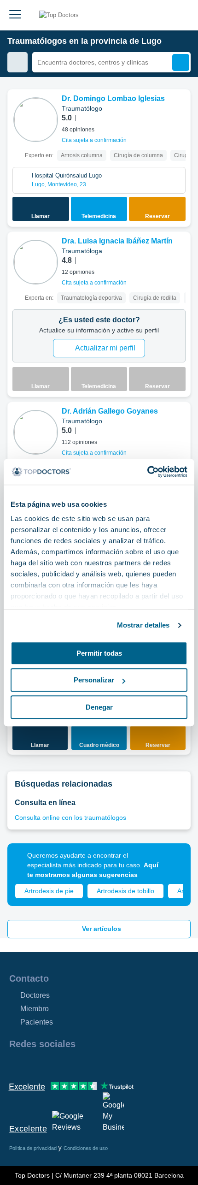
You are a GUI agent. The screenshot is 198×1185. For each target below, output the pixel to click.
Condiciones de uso (86, 1148)
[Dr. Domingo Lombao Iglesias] (35, 119)
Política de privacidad (33, 1148)
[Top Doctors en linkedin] (48, 1063)
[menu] (15, 15)
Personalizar (94, 680)
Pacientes (36, 1022)
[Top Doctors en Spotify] (116, 1063)
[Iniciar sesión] (180, 15)
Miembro (34, 1009)
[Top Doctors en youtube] (82, 1063)
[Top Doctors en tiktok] (98, 1063)
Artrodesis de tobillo (125, 891)
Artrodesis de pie (49, 891)
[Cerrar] (173, 861)
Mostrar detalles (143, 625)
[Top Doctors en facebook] (15, 1063)
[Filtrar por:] (17, 62)
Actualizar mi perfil (105, 348)
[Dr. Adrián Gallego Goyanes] (35, 432)
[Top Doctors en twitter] (65, 1063)
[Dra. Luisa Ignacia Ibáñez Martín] (35, 262)
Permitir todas (99, 653)
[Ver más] (180, 109)
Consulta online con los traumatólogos (70, 817)
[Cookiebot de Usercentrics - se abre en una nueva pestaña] (147, 472)
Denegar (99, 707)
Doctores (35, 995)
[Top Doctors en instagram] (32, 1063)
